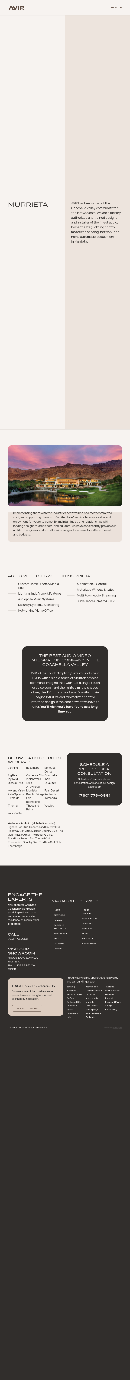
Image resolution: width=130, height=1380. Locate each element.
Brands (58, 920)
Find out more (27, 1008)
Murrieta (90, 1001)
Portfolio (60, 933)
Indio (69, 1017)
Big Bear (71, 998)
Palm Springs (92, 1009)
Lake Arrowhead (94, 990)
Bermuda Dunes (74, 994)
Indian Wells (72, 1013)
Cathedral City (74, 1001)
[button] (114, 7)
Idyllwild (70, 1009)
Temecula (109, 994)
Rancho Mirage (93, 1013)
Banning (71, 986)
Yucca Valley (111, 1009)
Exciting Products (60, 927)
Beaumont (72, 990)
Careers (59, 943)
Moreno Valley (93, 998)
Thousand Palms (113, 1001)
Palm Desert (92, 1005)
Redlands (90, 1017)
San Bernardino (112, 990)
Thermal (109, 998)
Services (59, 915)
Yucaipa (109, 1005)
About (58, 938)
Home (57, 910)
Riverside (109, 986)
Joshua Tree (92, 986)
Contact (59, 948)
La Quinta (90, 994)
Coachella (72, 1005)
